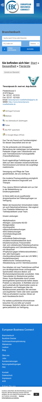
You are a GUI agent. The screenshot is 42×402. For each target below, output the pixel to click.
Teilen (7, 125)
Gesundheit (9, 66)
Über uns (5, 355)
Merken (8, 116)
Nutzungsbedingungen (11, 364)
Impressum (6, 378)
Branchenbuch (8, 335)
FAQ (3, 367)
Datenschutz (7, 375)
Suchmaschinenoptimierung (13, 341)
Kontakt (5, 372)
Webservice (6, 344)
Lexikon (5, 347)
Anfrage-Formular (12, 111)
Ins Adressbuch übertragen (16, 121)
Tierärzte (24, 66)
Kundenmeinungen (10, 361)
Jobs (4, 358)
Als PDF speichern (12, 130)
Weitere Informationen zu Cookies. (13, 397)
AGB (4, 381)
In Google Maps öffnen (14, 135)
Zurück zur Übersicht (12, 72)
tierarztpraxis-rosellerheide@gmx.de (23, 100)
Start (34, 63)
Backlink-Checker (9, 338)
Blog (4, 350)
